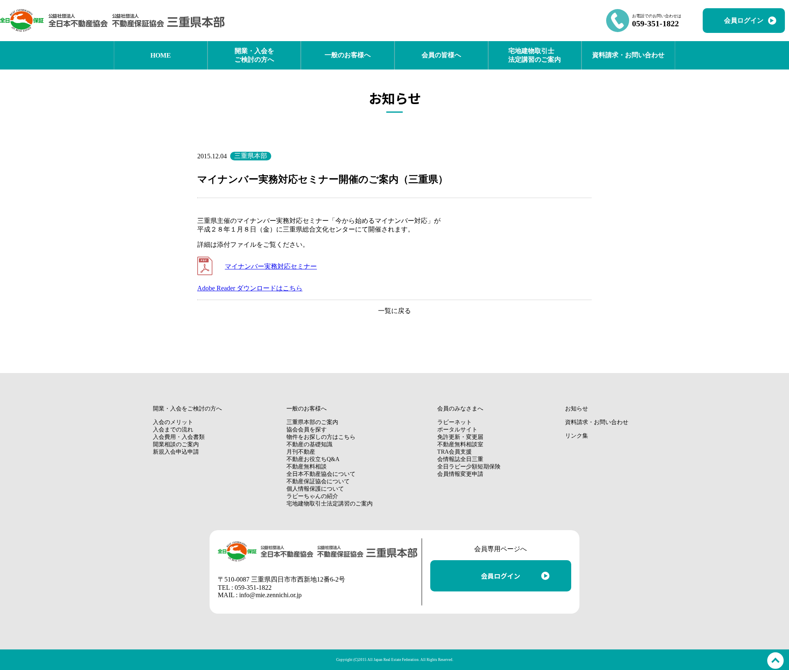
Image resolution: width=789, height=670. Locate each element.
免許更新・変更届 (460, 437)
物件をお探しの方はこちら (320, 437)
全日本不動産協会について (320, 474)
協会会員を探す (306, 430)
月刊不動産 (300, 452)
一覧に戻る (394, 310)
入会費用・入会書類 (179, 437)
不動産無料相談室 (460, 444)
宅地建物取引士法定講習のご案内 (329, 504)
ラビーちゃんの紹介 (312, 496)
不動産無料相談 (306, 467)
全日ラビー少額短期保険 (469, 467)
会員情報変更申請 (460, 474)
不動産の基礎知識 (309, 444)
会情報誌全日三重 (460, 459)
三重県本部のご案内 (312, 422)
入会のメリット (173, 422)
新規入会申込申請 (176, 452)
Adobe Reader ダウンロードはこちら (249, 288)
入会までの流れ (173, 430)
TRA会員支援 (454, 452)
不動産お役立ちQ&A (312, 459)
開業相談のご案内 (176, 444)
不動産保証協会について (318, 481)
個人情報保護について (315, 489)
